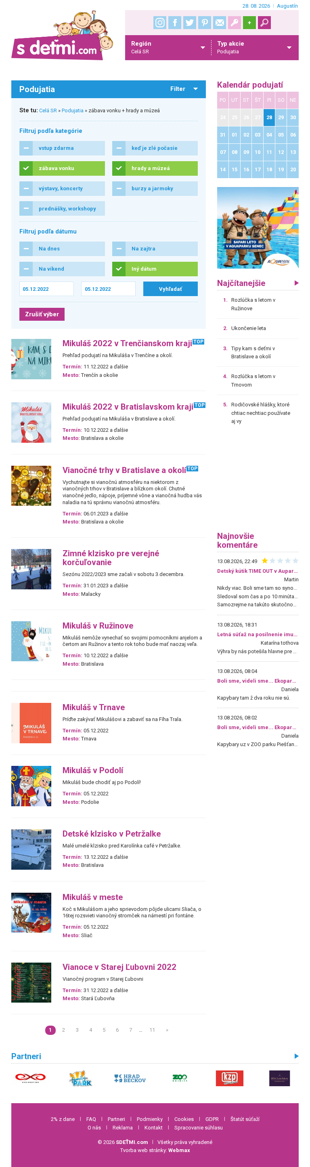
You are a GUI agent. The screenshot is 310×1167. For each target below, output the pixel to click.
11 (152, 1030)
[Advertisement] (258, 481)
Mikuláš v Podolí (93, 770)
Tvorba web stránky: (155, 1150)
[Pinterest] (204, 22)
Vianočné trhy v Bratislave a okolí (124, 470)
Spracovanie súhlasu (198, 1128)
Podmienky (150, 1119)
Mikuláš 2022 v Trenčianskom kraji (127, 343)
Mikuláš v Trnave (94, 707)
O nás (94, 1128)
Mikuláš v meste (93, 897)
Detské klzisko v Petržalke (112, 834)
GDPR (212, 1119)
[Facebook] (174, 22)
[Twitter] (189, 22)
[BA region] (258, 228)
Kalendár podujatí (250, 85)
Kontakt (154, 1128)
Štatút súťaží (245, 1119)
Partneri (116, 1119)
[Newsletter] (219, 22)
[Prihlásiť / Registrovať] (234, 22)
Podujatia (73, 110)
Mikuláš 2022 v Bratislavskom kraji (128, 407)
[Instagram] (159, 22)
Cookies (184, 1119)
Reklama (123, 1128)
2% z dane (63, 1119)
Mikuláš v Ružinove (98, 626)
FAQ (91, 1119)
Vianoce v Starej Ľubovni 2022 (119, 967)
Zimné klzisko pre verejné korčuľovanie (111, 558)
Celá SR (48, 110)
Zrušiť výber (42, 314)
